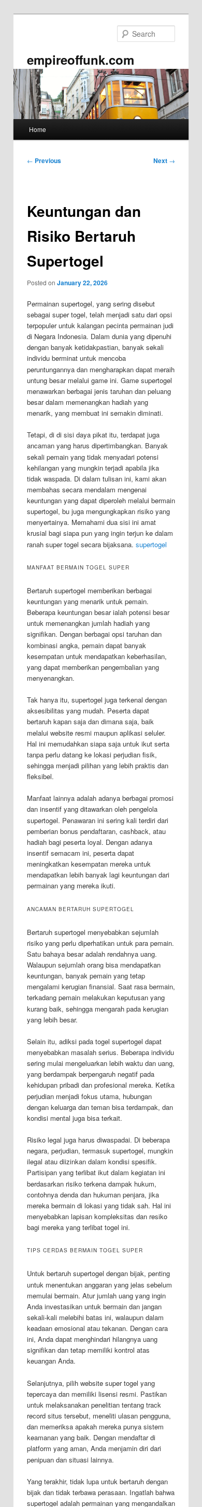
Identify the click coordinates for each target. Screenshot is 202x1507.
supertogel (151, 544)
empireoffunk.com (80, 59)
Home (37, 129)
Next (164, 160)
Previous (44, 160)
